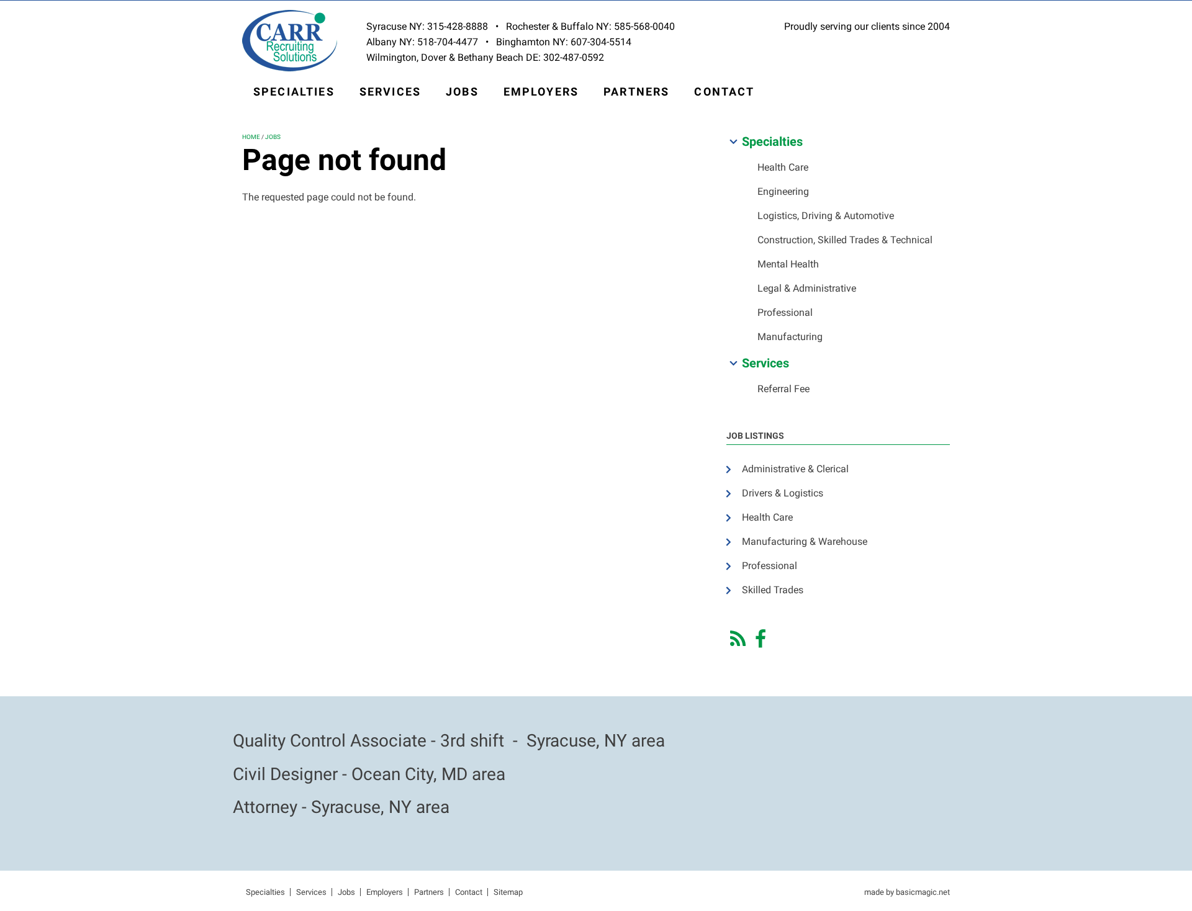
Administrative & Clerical (795, 469)
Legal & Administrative (806, 288)
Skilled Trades (772, 590)
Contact (724, 91)
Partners (636, 91)
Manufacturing (790, 337)
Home (251, 136)
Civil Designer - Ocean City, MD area (369, 774)
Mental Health (788, 264)
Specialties (294, 91)
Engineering (783, 191)
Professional (785, 312)
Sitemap (508, 892)
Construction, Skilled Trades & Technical (844, 240)
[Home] (289, 40)
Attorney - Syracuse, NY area (341, 807)
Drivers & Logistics (782, 493)
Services (390, 91)
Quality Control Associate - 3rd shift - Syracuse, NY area (449, 740)
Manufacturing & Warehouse (804, 541)
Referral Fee (783, 389)
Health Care (782, 167)
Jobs (462, 91)
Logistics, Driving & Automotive (825, 216)
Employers (541, 91)
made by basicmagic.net (907, 892)
